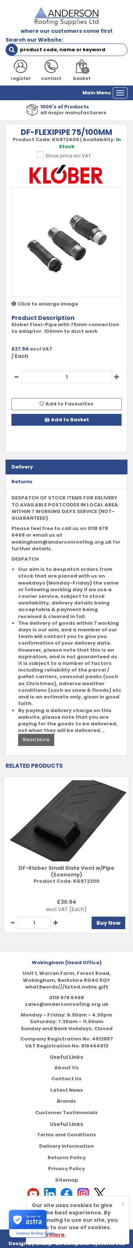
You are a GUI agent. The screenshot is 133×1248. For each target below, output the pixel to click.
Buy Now (108, 923)
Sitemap (66, 1179)
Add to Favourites (68, 403)
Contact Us (66, 1078)
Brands (66, 1101)
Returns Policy (67, 1157)
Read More (36, 739)
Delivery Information (66, 1146)
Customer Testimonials (66, 1112)
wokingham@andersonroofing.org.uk (61, 541)
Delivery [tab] (22, 466)
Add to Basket (69, 419)
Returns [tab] (22, 481)
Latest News (66, 1090)
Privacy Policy (66, 1168)
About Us (66, 1067)
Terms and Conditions (66, 1134)
